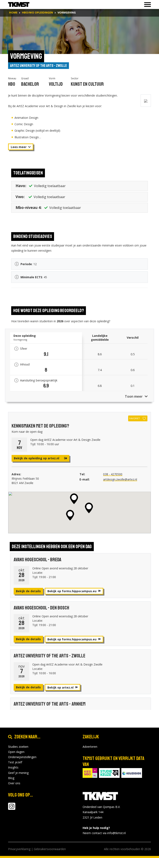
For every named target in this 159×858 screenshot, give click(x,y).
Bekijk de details (28, 591)
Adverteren (90, 747)
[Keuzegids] (131, 773)
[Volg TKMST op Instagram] (11, 808)
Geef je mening (18, 773)
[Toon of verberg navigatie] (146, 4)
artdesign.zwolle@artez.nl (120, 479)
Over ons (14, 783)
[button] (70, 515)
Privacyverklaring (19, 849)
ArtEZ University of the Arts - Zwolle (38, 65)
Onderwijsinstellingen (22, 757)
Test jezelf (15, 762)
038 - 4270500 (112, 474)
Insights (13, 767)
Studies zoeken (18, 747)
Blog (11, 778)
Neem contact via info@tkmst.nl (104, 833)
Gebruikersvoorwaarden (50, 849)
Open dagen (16, 752)
